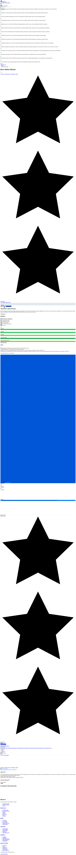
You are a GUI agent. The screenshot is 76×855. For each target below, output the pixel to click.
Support (1, 854)
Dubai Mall (5, 837)
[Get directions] (5, 306)
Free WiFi (12, 748)
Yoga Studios (5, 849)
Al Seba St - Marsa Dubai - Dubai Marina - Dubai (9, 74)
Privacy (6, 854)
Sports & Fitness (4, 843)
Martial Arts (5, 847)
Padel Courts (5, 848)
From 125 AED (3, 744)
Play (7, 2)
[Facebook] (1, 783)
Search (4, 805)
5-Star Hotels (5, 821)
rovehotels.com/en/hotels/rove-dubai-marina (9, 769)
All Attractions (5, 828)
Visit (6, 2)
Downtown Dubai (6, 823)
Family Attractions (6, 804)
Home (1, 63)
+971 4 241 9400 (4, 768)
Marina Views (49, 748)
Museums (4, 831)
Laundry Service (44, 748)
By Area (4, 816)
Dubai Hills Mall (6, 839)
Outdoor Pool (34, 748)
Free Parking (38, 748)
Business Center (17, 748)
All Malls (4, 836)
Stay (4, 2)
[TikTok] (2, 783)
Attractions (3, 826)
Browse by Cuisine (6, 811)
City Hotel (3, 302)
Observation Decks (6, 832)
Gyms (4, 846)
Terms (4, 854)
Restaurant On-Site (23, 748)
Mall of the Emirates (6, 838)
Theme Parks (5, 830)
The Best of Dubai (6, 803)
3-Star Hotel (2, 301)
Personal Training (6, 850)
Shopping (2, 834)
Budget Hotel (8, 302)
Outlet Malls (5, 840)
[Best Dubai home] (1, 1)
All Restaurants (5, 810)
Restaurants (3, 807)
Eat (1, 2)
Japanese (4, 812)
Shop (2, 2)
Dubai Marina (6, 755)
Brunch (4, 815)
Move (9, 2)
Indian (4, 813)
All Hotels (4, 820)
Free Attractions (5, 829)
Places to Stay (3, 64)
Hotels (2, 65)
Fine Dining (5, 814)
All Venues (5, 845)
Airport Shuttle (8, 748)
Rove (1, 754)
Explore (3, 1)
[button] (36, 4)
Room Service (29, 748)
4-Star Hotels (5, 822)
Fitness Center (3, 748)
